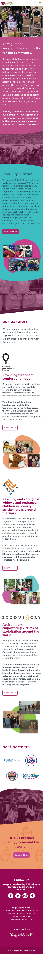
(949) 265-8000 (21, 916)
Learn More (10, 427)
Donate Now (10, 231)
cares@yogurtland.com (21, 919)
